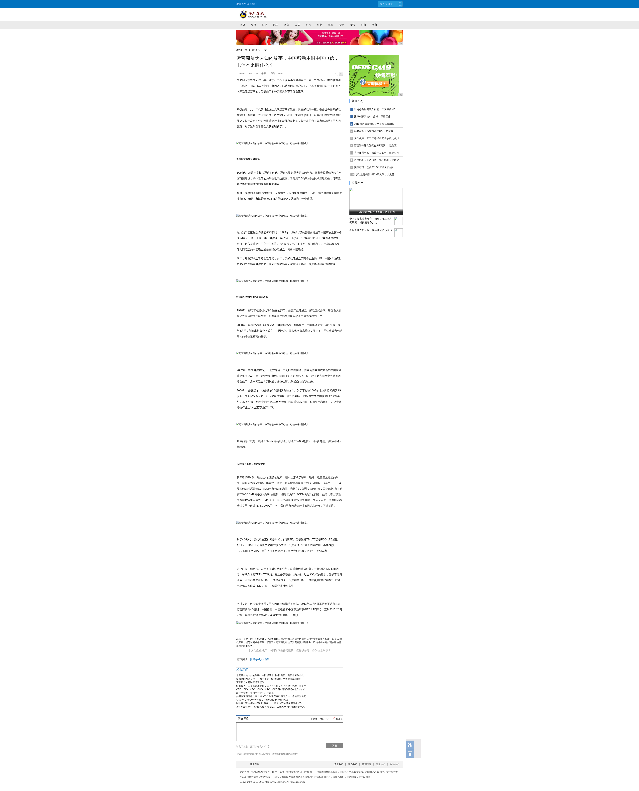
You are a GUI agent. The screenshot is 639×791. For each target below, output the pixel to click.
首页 (242, 24)
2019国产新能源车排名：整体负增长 (374, 123)
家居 (297, 24)
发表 (334, 745)
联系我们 (352, 764)
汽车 (275, 24)
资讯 (253, 24)
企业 (319, 24)
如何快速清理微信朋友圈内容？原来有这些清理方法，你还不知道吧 (271, 696)
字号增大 (341, 74)
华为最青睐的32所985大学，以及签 (374, 174)
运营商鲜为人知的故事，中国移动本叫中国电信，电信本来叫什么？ (271, 675)
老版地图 (380, 764)
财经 (264, 24)
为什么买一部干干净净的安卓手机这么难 (376, 138)
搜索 (400, 4)
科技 (308, 24)
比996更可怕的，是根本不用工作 (372, 116)
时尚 (363, 24)
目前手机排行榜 (259, 659)
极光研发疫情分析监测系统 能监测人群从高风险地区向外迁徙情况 (270, 706)
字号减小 (336, 74)
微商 (374, 24)
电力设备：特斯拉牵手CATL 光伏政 (373, 131)
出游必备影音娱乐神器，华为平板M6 (374, 109)
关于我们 (338, 764)
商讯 (352, 24)
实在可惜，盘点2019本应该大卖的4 (373, 167)
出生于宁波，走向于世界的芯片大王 (255, 692)
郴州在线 (242, 50)
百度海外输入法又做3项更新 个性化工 (375, 145)
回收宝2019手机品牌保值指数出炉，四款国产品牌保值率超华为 (269, 703)
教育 (286, 24)
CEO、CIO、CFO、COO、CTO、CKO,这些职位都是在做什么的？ (271, 689)
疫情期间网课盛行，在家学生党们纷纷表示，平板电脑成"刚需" (268, 678)
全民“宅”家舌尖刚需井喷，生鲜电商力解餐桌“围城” (262, 699)
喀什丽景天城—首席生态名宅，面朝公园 (376, 152)
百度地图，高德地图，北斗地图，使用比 (376, 159)
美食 (341, 24)
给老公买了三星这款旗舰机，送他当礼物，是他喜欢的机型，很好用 (271, 685)
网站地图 (394, 764)
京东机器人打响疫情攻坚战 (250, 682)
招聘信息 (366, 764)
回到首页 (410, 745)
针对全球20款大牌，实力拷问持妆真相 (370, 230)
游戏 (330, 24)
